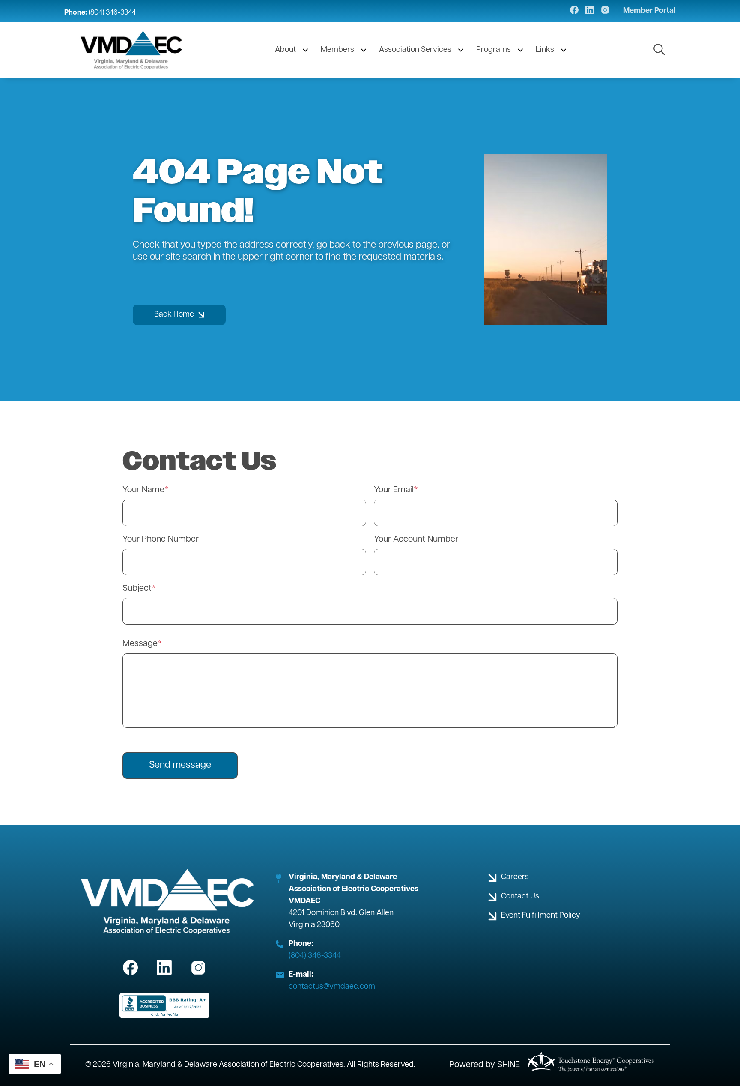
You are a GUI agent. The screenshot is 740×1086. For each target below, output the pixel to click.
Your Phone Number (160, 539)
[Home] (132, 50)
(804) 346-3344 (112, 12)
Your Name (143, 490)
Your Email (394, 490)
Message (140, 644)
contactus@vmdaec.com (332, 987)
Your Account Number (416, 539)
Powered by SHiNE (484, 1065)
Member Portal (649, 11)
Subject (137, 588)
